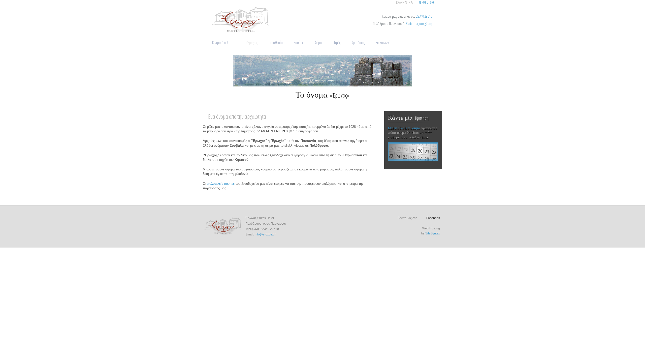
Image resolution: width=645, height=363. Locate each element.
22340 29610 (424, 16)
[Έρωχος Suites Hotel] (240, 32)
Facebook (433, 218)
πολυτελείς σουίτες (221, 184)
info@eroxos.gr (265, 234)
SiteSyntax (432, 233)
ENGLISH (426, 2)
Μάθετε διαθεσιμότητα (404, 128)
